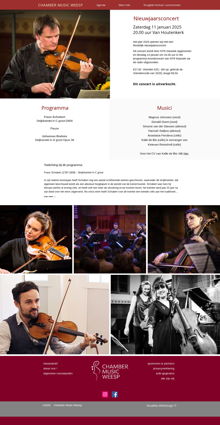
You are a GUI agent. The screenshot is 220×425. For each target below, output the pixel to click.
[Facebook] (115, 394)
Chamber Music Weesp (68, 405)
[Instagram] (105, 394)
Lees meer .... (50, 196)
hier (186, 153)
